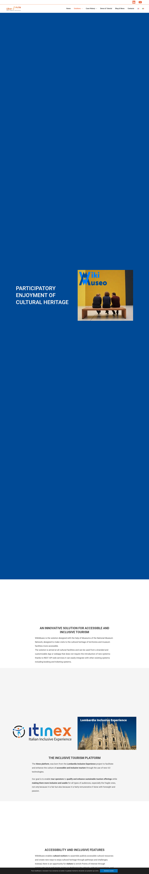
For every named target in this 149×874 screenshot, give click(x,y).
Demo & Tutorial (106, 8)
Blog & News (119, 8)
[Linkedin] (134, 2)
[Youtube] (140, 2)
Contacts (131, 8)
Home (68, 8)
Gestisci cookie (109, 871)
